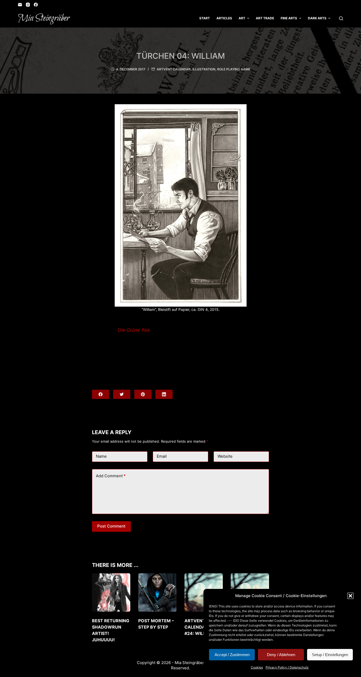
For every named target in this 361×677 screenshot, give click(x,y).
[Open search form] (341, 18)
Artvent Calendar (174, 69)
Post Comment (111, 526)
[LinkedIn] (164, 394)
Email (162, 456)
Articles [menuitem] (224, 18)
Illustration (203, 69)
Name (101, 456)
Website (225, 456)
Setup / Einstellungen (330, 654)
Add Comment (111, 475)
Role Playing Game (233, 69)
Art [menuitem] (242, 18)
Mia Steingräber (44, 18)
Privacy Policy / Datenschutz (287, 667)
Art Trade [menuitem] (265, 18)
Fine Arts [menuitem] (289, 18)
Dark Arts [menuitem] (317, 18)
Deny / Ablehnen (281, 654)
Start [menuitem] (204, 18)
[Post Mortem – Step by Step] (157, 592)
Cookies (257, 667)
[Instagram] (28, 5)
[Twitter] (121, 394)
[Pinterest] (142, 394)
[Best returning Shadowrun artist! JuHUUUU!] (111, 592)
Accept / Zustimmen (232, 654)
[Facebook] (36, 5)
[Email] (20, 5)
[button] (350, 595)
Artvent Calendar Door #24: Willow (203, 627)
